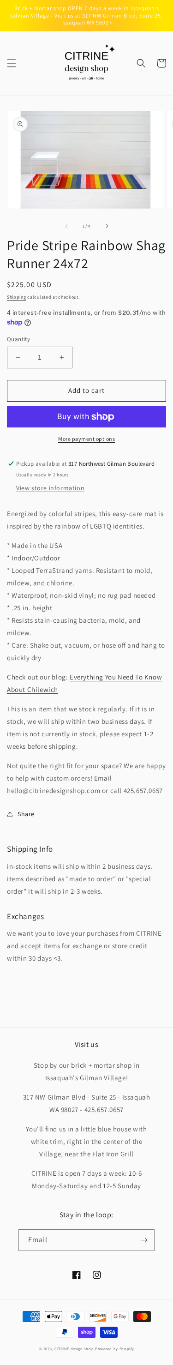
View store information (50, 488)
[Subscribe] (144, 1240)
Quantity (18, 339)
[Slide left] (66, 226)
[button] (11, 63)
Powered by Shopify (114, 1348)
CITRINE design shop (74, 1348)
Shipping (16, 297)
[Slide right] (107, 226)
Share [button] (26, 814)
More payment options (86, 438)
